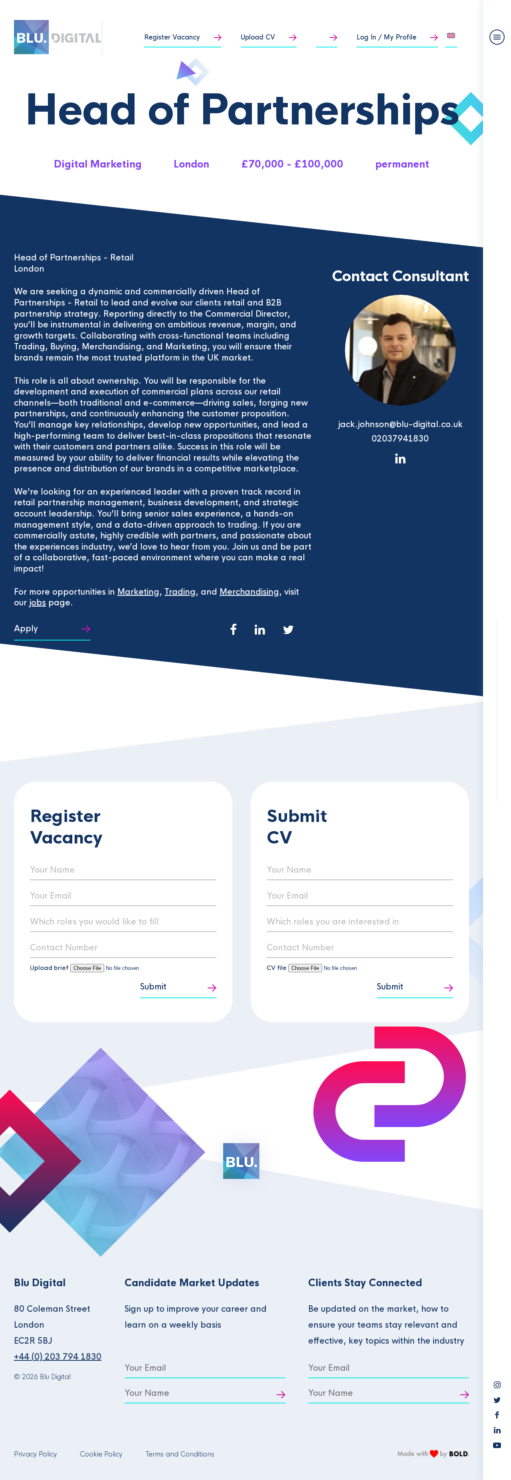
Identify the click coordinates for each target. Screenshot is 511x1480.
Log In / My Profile (386, 37)
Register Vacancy (172, 37)
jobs (37, 603)
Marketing (138, 592)
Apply (26, 629)
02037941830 (400, 439)
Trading (180, 592)
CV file (277, 968)
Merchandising (249, 592)
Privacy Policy (35, 1454)
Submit (153, 987)
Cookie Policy (101, 1454)
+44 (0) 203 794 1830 (57, 1357)
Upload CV (258, 37)
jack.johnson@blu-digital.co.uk (400, 425)
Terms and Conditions (179, 1454)
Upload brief (49, 968)
